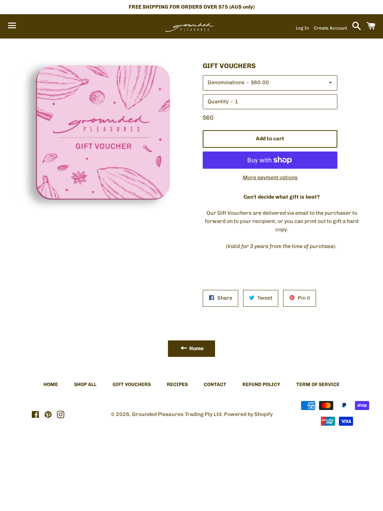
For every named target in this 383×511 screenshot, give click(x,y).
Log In (302, 28)
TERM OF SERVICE (318, 384)
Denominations (226, 82)
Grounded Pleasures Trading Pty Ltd (176, 414)
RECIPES (177, 384)
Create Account (330, 28)
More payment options (270, 177)
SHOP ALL (85, 384)
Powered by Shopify (248, 414)
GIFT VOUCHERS (132, 384)
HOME (50, 384)
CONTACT (215, 384)
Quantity (218, 101)
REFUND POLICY (261, 384)
